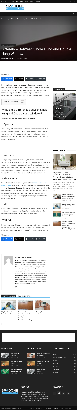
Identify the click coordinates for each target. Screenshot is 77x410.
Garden (32, 14)
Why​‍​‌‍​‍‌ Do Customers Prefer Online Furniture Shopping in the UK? (68, 196)
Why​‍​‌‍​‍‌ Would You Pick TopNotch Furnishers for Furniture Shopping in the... (63, 175)
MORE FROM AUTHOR (24, 296)
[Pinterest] (70, 1)
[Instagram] (67, 1)
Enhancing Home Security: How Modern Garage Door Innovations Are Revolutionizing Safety (25, 316)
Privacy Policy (19, 1)
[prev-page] (2, 324)
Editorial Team (57, 179)
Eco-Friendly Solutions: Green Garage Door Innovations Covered (68, 214)
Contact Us (11, 1)
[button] (73, 14)
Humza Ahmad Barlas (9, 58)
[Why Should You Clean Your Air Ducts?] (8, 305)
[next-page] (6, 324)
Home (4, 14)
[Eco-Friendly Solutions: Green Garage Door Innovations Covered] (57, 214)
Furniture (25, 14)
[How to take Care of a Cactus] (5, 363)
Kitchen (9, 14)
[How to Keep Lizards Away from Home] (5, 371)
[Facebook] (64, 1)
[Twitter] (74, 1)
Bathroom (17, 14)
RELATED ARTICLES (9, 296)
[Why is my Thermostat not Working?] (42, 305)
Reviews (52, 14)
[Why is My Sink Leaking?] (64, 106)
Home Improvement (42, 14)
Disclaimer (37, 1)
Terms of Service (29, 1)
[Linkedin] (17, 287)
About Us (3, 1)
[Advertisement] (52, 7)
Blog (58, 14)
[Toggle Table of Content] (21, 102)
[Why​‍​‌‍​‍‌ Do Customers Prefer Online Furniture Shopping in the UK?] (57, 196)
